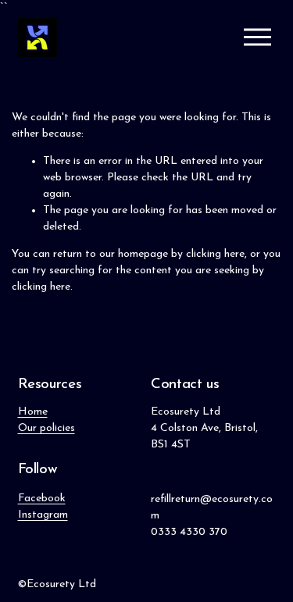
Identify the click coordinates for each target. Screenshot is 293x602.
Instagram (43, 515)
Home (33, 412)
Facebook (42, 498)
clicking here (215, 254)
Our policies (46, 428)
